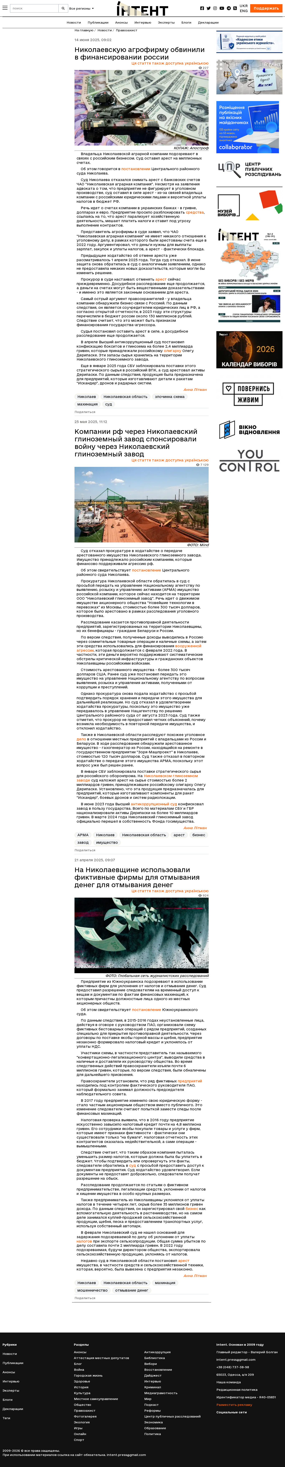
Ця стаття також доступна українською (170, 63)
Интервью (142, 22)
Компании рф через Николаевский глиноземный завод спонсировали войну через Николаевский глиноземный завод (135, 443)
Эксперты (166, 22)
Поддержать (266, 8)
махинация (87, 404)
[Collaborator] (249, 127)
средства (195, 212)
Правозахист (126, 30)
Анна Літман (195, 389)
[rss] (235, 8)
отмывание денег (131, 1290)
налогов (84, 1241)
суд (108, 404)
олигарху (172, 351)
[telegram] (229, 8)
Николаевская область (125, 397)
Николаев (86, 397)
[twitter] (209, 8)
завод (83, 842)
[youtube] (221, 8)
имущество (107, 842)
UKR (244, 6)
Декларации (208, 22)
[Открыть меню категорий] (5, 8)
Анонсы (121, 22)
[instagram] (215, 8)
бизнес (198, 835)
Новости (74, 22)
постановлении (136, 169)
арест (161, 279)
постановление (146, 570)
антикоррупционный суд (154, 804)
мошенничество (92, 1290)
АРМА (82, 835)
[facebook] (202, 8)
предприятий (190, 1081)
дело (81, 739)
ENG (244, 11)
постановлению (102, 1449)
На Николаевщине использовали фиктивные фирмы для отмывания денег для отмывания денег (137, 877)
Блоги (186, 22)
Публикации (98, 22)
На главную (83, 30)
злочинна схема (170, 397)
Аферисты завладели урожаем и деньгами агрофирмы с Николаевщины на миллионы (132, 1325)
